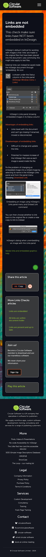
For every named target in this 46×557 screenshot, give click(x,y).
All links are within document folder (17, 319)
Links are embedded (18, 311)
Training (23, 506)
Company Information (23, 476)
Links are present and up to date (21, 328)
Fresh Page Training (23, 510)
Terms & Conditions (23, 486)
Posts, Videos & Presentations (23, 439)
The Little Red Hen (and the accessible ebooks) (23, 447)
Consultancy (23, 503)
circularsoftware (24, 523)
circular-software (23, 532)
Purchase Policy (23, 483)
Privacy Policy (23, 479)
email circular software (23, 537)
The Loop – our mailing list (23, 463)
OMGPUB (23, 456)
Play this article (16, 386)
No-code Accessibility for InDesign (23, 443)
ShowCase (23, 460)
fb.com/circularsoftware (23, 528)
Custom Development (23, 499)
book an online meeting (23, 542)
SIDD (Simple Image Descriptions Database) (23, 452)
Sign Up (14, 372)
